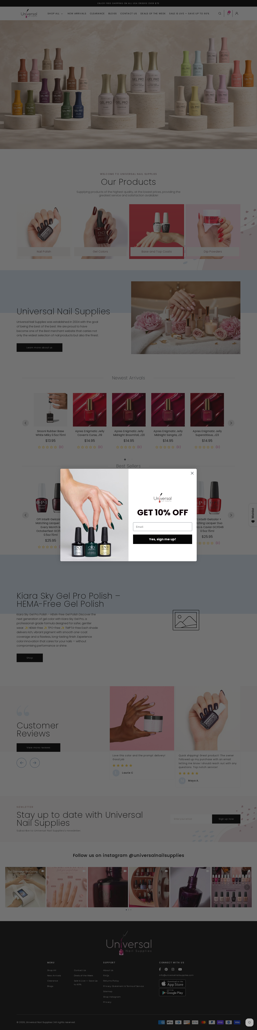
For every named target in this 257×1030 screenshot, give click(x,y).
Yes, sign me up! (162, 539)
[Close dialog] (192, 473)
